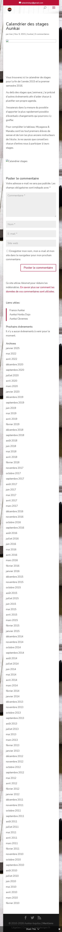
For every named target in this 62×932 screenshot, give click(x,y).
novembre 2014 (14, 642)
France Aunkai (17, 310)
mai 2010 (11, 887)
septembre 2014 (15, 652)
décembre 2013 (14, 702)
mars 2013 (12, 740)
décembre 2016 (14, 511)
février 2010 (12, 903)
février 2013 (12, 745)
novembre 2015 (14, 582)
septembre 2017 (15, 478)
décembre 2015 (14, 576)
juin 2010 (11, 881)
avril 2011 (11, 837)
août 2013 (11, 723)
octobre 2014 (13, 647)
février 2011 (12, 848)
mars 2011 (12, 843)
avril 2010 (11, 892)
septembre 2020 (15, 370)
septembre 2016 (15, 527)
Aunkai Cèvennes (19, 318)
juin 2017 (11, 489)
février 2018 (12, 462)
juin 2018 (11, 446)
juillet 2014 (12, 663)
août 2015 (11, 593)
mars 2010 (12, 897)
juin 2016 (11, 544)
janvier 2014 (12, 696)
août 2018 (11, 440)
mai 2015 (11, 609)
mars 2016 (12, 560)
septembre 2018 (15, 435)
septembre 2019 (15, 402)
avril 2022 (11, 359)
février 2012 (12, 788)
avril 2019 (11, 419)
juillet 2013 (12, 729)
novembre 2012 (14, 761)
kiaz (11, 34)
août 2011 (11, 821)
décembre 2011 (14, 799)
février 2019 (12, 424)
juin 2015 (11, 604)
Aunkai (30, 34)
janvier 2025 (12, 348)
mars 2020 (12, 386)
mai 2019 (11, 413)
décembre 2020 (14, 364)
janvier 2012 (12, 794)
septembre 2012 (15, 772)
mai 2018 (11, 451)
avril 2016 (11, 555)
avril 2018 (11, 457)
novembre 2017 (14, 468)
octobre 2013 (13, 712)
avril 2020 (11, 381)
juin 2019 (11, 408)
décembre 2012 (14, 756)
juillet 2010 (12, 876)
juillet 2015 (12, 598)
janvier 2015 (12, 631)
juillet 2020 (12, 375)
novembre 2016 (14, 517)
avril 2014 (11, 680)
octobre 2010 (13, 859)
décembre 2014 (14, 636)
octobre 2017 (13, 473)
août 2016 (11, 533)
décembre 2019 (14, 397)
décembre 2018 (14, 430)
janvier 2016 (12, 571)
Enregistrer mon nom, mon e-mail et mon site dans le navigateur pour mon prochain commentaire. (30, 255)
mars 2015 (12, 620)
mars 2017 (12, 506)
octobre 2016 (13, 522)
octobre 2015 (13, 587)
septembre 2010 (15, 865)
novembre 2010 (14, 854)
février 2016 (12, 566)
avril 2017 (11, 500)
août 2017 (11, 484)
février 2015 (12, 625)
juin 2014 (11, 669)
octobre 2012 (13, 767)
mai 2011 (11, 832)
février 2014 (12, 691)
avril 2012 (11, 783)
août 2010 (11, 870)
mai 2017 (11, 495)
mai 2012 (11, 778)
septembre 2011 (15, 816)
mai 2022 (11, 353)
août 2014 (11, 658)
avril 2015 (11, 614)
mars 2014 (12, 685)
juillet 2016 (12, 538)
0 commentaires (42, 34)
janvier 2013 (12, 751)
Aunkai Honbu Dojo (20, 314)
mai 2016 (11, 549)
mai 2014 (11, 674)
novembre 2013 (14, 707)
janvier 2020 (12, 391)
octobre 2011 (13, 810)
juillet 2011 (12, 827)
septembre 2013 (15, 718)
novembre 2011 (14, 805)
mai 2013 (11, 734)
